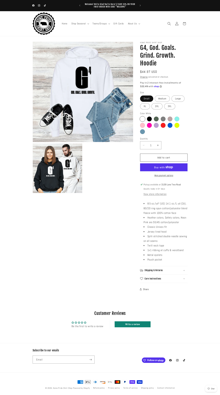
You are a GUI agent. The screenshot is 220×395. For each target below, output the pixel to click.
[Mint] (177, 119)
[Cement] (170, 119)
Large (178, 98)
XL (145, 106)
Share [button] (146, 289)
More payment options (163, 175)
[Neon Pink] (149, 125)
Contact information (166, 388)
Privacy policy (114, 388)
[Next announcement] (140, 5)
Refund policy (99, 388)
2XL (157, 106)
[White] (142, 119)
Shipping (143, 76)
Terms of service (130, 388)
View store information (155, 193)
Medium (162, 98)
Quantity (144, 138)
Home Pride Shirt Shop (62, 388)
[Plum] (156, 125)
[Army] (156, 119)
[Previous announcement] (79, 5)
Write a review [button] (132, 324)
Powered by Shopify (81, 388)
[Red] (163, 125)
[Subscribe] (90, 360)
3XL (170, 106)
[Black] (149, 119)
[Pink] (142, 125)
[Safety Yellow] (177, 125)
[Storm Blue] (142, 131)
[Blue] (170, 125)
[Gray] (163, 119)
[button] (79, 23)
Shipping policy (147, 388)
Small (147, 98)
